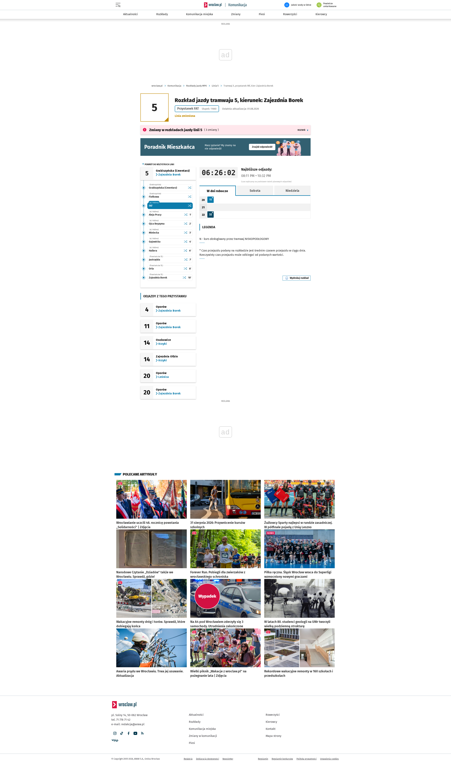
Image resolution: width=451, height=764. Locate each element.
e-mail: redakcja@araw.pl (127, 724)
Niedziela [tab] (292, 191)
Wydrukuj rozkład (300, 278)
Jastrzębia (154, 259)
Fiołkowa (154, 196)
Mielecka (154, 232)
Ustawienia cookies (329, 759)
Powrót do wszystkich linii (159, 164)
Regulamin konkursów (282, 759)
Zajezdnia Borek (158, 277)
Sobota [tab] (255, 191)
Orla (151, 268)
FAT (150, 205)
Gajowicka (154, 241)
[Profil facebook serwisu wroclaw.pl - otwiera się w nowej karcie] (128, 733)
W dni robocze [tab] (217, 191)
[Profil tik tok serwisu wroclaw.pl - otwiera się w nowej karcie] (122, 733)
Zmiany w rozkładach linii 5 (175, 130)
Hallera (153, 250)
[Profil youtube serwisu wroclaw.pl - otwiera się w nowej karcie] (135, 733)
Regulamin (263, 759)
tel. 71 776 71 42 (120, 719)
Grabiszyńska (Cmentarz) (163, 187)
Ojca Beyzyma (157, 223)
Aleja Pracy (155, 214)
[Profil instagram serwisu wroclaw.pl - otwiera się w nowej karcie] (115, 733)
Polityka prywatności (306, 759)
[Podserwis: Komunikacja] (236, 5)
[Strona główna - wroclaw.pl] (213, 5)
